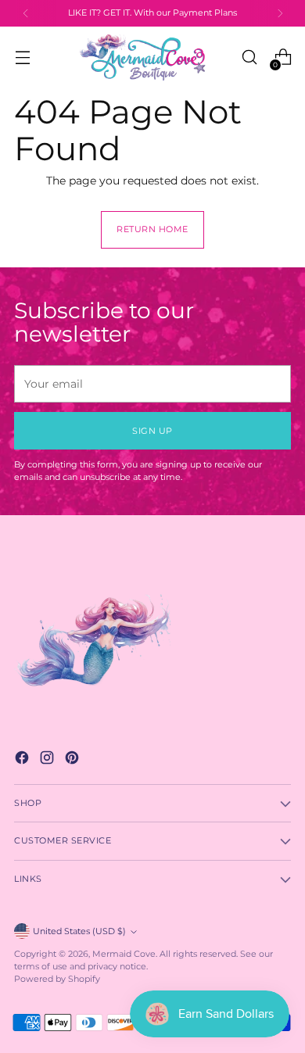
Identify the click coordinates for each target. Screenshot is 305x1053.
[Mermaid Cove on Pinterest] (73, 759)
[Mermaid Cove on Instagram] (48, 759)
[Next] (280, 13)
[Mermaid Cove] (152, 57)
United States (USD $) (79, 931)
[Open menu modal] (22, 57)
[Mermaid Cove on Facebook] (23, 759)
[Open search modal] (249, 57)
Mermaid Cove (124, 954)
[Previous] (26, 13)
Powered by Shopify (57, 979)
